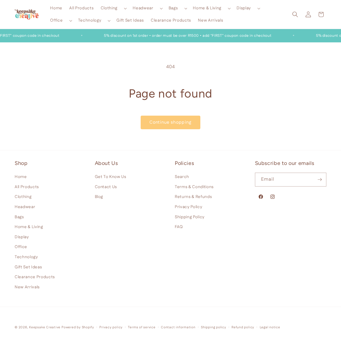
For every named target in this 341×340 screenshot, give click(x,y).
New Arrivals (27, 287)
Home (21, 177)
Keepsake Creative (44, 327)
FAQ (179, 227)
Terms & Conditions (194, 186)
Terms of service (141, 327)
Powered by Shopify (78, 327)
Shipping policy (213, 327)
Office (21, 247)
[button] (113, 8)
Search (182, 177)
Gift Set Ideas (28, 267)
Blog (99, 197)
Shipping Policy (190, 217)
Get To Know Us (110, 177)
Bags (19, 217)
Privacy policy (111, 327)
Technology (26, 257)
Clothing (23, 197)
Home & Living (29, 227)
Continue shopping (170, 122)
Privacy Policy (188, 206)
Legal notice (270, 327)
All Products (27, 186)
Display (22, 237)
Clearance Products (35, 277)
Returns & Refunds (193, 197)
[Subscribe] (319, 180)
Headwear (25, 206)
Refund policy (243, 327)
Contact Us (106, 186)
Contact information (178, 327)
